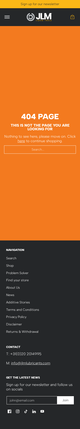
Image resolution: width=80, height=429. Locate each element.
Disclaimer (14, 324)
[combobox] (40, 149)
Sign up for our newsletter (40, 4)
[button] (72, 17)
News (10, 295)
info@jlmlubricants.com (30, 363)
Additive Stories (18, 302)
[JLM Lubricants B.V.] (39, 17)
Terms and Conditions (22, 310)
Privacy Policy (16, 317)
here (21, 141)
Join (65, 400)
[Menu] (7, 17)
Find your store (17, 280)
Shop (10, 266)
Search (11, 258)
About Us (13, 287)
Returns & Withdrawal (22, 332)
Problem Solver (17, 273)
